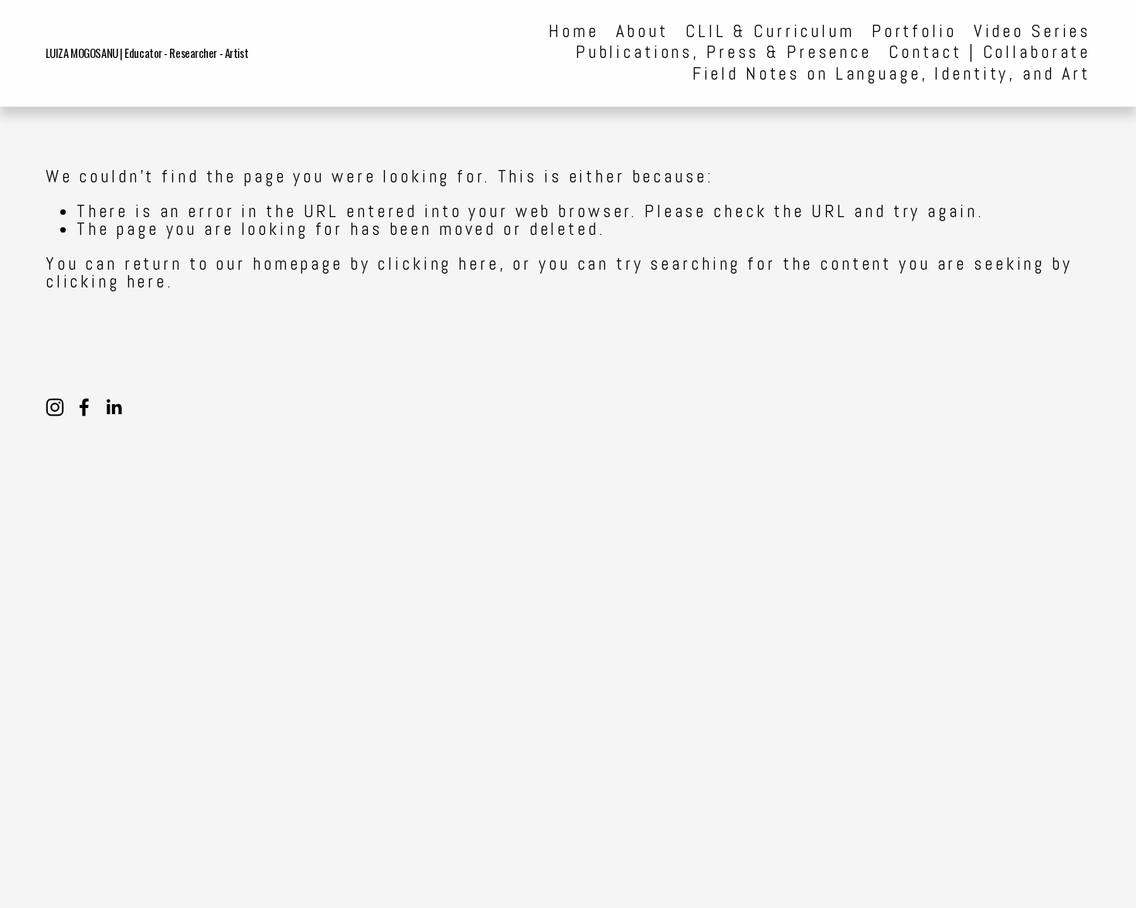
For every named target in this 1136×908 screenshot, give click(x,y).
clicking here (437, 264)
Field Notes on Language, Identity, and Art (891, 74)
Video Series (1032, 32)
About (642, 32)
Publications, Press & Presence (724, 53)
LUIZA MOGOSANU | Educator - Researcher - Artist (147, 52)
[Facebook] (84, 407)
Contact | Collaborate (989, 53)
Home (573, 32)
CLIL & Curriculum (770, 32)
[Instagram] (55, 407)
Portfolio (914, 32)
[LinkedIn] (113, 407)
